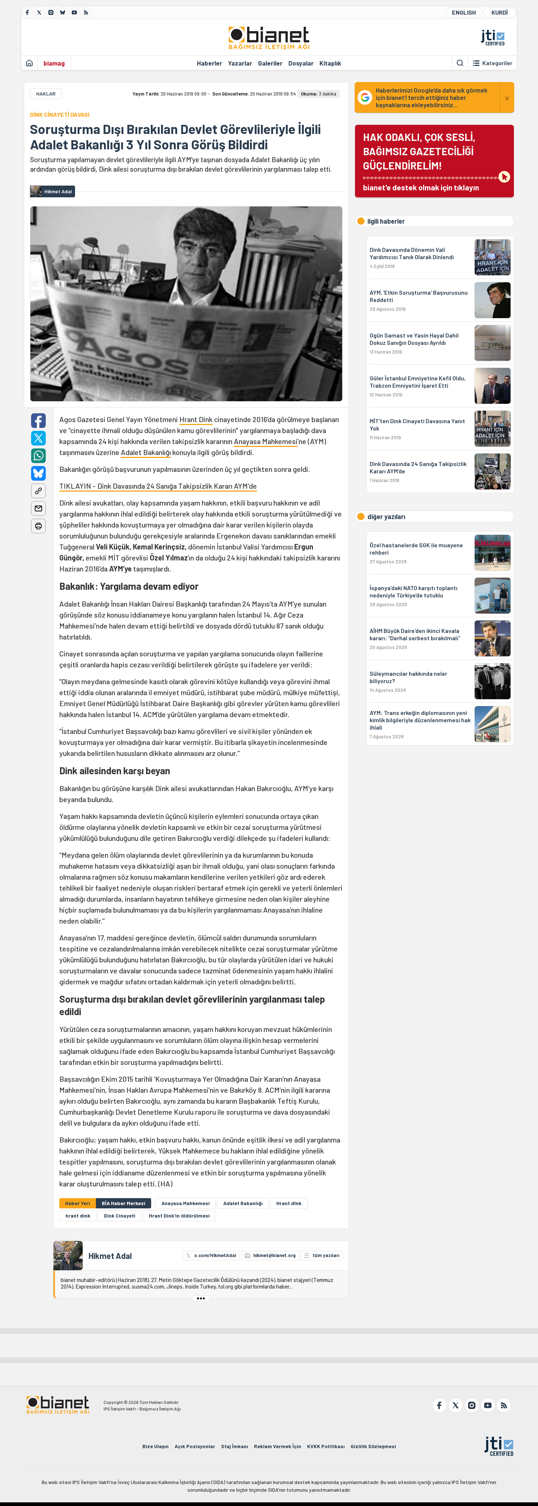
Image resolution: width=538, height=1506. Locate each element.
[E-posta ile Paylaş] (38, 508)
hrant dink (78, 1215)
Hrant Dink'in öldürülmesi (179, 1215)
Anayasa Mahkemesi (266, 441)
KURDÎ (500, 12)
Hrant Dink (196, 419)
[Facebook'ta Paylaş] (38, 420)
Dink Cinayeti (119, 1215)
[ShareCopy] (38, 491)
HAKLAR (46, 93)
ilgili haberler (386, 221)
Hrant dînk (289, 1203)
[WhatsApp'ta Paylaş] (38, 455)
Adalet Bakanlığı (146, 452)
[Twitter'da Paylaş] (38, 438)
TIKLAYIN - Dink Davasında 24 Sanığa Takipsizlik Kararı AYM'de (158, 485)
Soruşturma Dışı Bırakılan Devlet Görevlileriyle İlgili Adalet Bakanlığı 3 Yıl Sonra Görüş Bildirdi (175, 136)
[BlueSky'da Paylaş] (38, 473)
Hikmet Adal (110, 1255)
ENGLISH (464, 12)
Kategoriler (497, 63)
